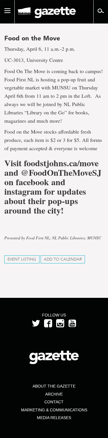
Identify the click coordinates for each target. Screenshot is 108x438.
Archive (54, 394)
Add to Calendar (63, 259)
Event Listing (21, 259)
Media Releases (54, 417)
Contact (54, 402)
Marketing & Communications (54, 410)
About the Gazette (54, 386)
